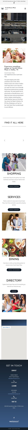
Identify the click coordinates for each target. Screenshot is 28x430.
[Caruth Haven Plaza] (2, 8)
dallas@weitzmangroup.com (14, 378)
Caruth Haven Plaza (10, 7)
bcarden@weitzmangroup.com (14, 393)
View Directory (14, 32)
